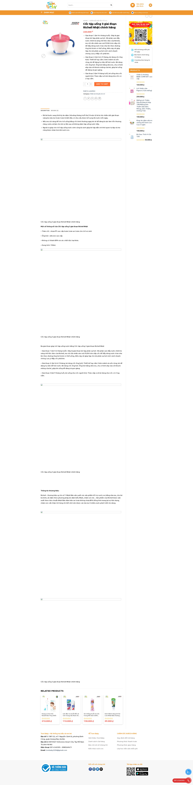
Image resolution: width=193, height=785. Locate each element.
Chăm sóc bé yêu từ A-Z (98, 20)
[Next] (122, 710)
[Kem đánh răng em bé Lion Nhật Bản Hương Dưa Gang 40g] (113, 703)
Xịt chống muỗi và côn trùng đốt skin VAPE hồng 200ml (91, 715)
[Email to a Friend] (92, 98)
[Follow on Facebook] (90, 769)
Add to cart (102, 84)
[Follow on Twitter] (97, 769)
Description (45, 110)
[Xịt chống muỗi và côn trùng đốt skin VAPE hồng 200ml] (92, 703)
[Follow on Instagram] (94, 769)
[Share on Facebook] (85, 98)
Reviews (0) (55, 110)
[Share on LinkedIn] (99, 98)
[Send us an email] (101, 769)
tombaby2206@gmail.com (56, 750)
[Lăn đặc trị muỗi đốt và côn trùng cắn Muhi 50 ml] (71, 703)
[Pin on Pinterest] (96, 98)
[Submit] (111, 5)
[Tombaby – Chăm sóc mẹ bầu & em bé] (55, 5)
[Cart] (150, 5)
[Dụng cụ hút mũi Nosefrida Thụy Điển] (50, 703)
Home (85, 20)
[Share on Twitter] (88, 98)
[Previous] (40, 710)
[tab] (45, 111)
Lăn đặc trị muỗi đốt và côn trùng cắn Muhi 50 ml (71, 715)
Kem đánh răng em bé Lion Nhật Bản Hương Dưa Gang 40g (112, 715)
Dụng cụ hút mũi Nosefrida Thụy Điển (49, 714)
